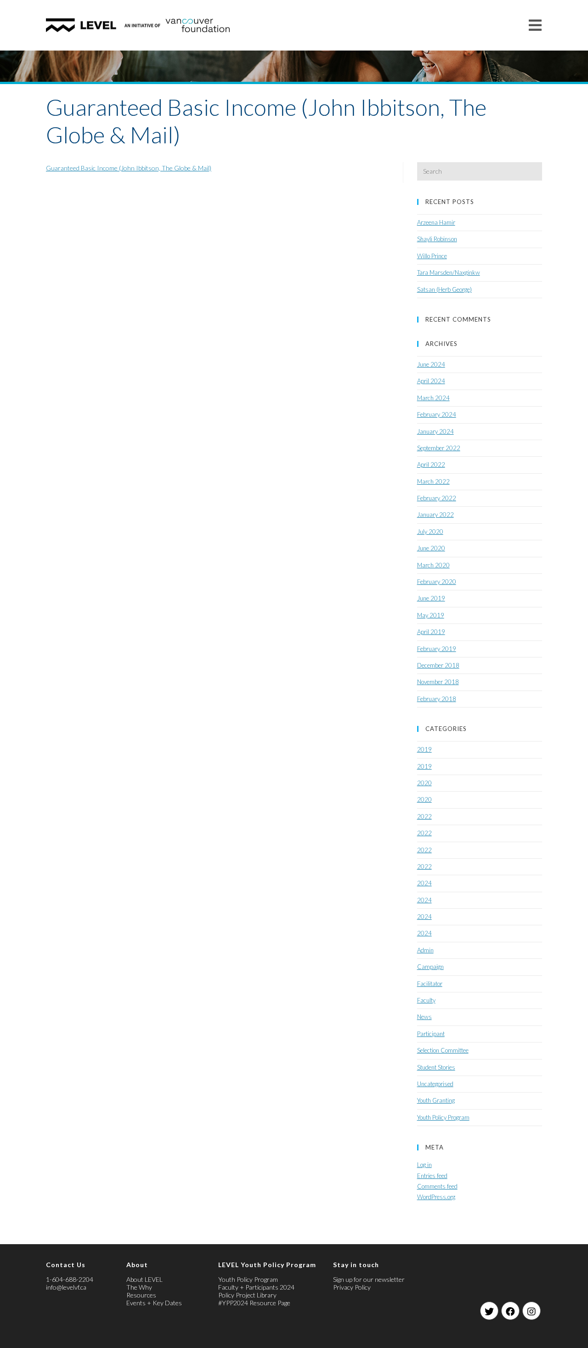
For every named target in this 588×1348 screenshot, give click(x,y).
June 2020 (431, 548)
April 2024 (431, 381)
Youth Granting (436, 1100)
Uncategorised (435, 1083)
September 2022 (438, 448)
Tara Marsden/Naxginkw (448, 272)
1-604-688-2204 (69, 1279)
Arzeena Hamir (436, 222)
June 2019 (431, 598)
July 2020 (430, 531)
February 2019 (436, 648)
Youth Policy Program (443, 1117)
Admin (425, 950)
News (424, 1016)
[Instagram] (531, 1311)
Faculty (426, 1000)
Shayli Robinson (437, 239)
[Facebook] (510, 1311)
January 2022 (435, 514)
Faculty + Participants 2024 (256, 1287)
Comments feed (437, 1186)
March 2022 (433, 481)
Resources (141, 1295)
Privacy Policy (352, 1287)
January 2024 (435, 431)
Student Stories (436, 1067)
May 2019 (430, 615)
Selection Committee (443, 1050)
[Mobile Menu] (535, 25)
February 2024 (436, 414)
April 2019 (431, 631)
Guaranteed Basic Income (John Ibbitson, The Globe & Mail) (128, 168)
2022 (424, 816)
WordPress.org (436, 1197)
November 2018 (438, 681)
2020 (424, 783)
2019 (424, 749)
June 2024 (431, 364)
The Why (139, 1287)
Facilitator (429, 983)
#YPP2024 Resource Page (254, 1303)
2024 (424, 883)
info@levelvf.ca (66, 1287)
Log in (424, 1164)
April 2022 (431, 464)
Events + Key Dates (154, 1303)
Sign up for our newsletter (369, 1279)
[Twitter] (489, 1311)
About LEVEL (144, 1279)
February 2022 (436, 498)
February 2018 (436, 698)
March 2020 (433, 565)
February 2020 (436, 581)
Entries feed (432, 1175)
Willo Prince (432, 256)
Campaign (430, 966)
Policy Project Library (247, 1295)
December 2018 (438, 665)
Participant (431, 1033)
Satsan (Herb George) (444, 289)
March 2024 (433, 398)
